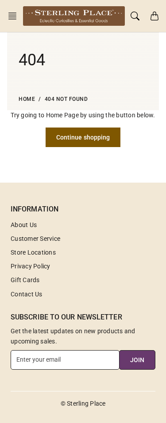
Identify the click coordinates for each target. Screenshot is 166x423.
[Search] (135, 16)
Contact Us (26, 294)
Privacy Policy (30, 266)
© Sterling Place (83, 403)
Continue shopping (83, 137)
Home (27, 99)
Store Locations (33, 252)
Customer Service (35, 238)
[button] (15, 16)
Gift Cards (25, 279)
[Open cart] (154, 16)
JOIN (137, 359)
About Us (24, 224)
